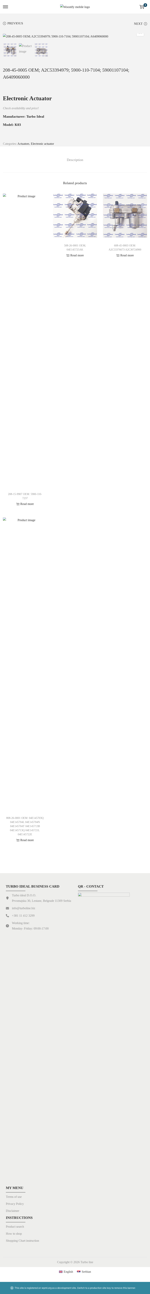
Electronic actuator (42, 143)
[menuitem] (66, 1271)
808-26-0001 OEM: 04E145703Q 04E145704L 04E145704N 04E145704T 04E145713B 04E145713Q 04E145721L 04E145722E (25, 826)
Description (75, 160)
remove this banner (124, 1287)
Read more (27, 504)
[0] (141, 6)
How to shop (14, 1233)
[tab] (75, 160)
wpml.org (47, 1287)
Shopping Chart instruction (22, 1240)
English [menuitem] (68, 1271)
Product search (15, 1226)
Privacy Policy (15, 1203)
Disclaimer (12, 1210)
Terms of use (14, 1196)
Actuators (23, 143)
